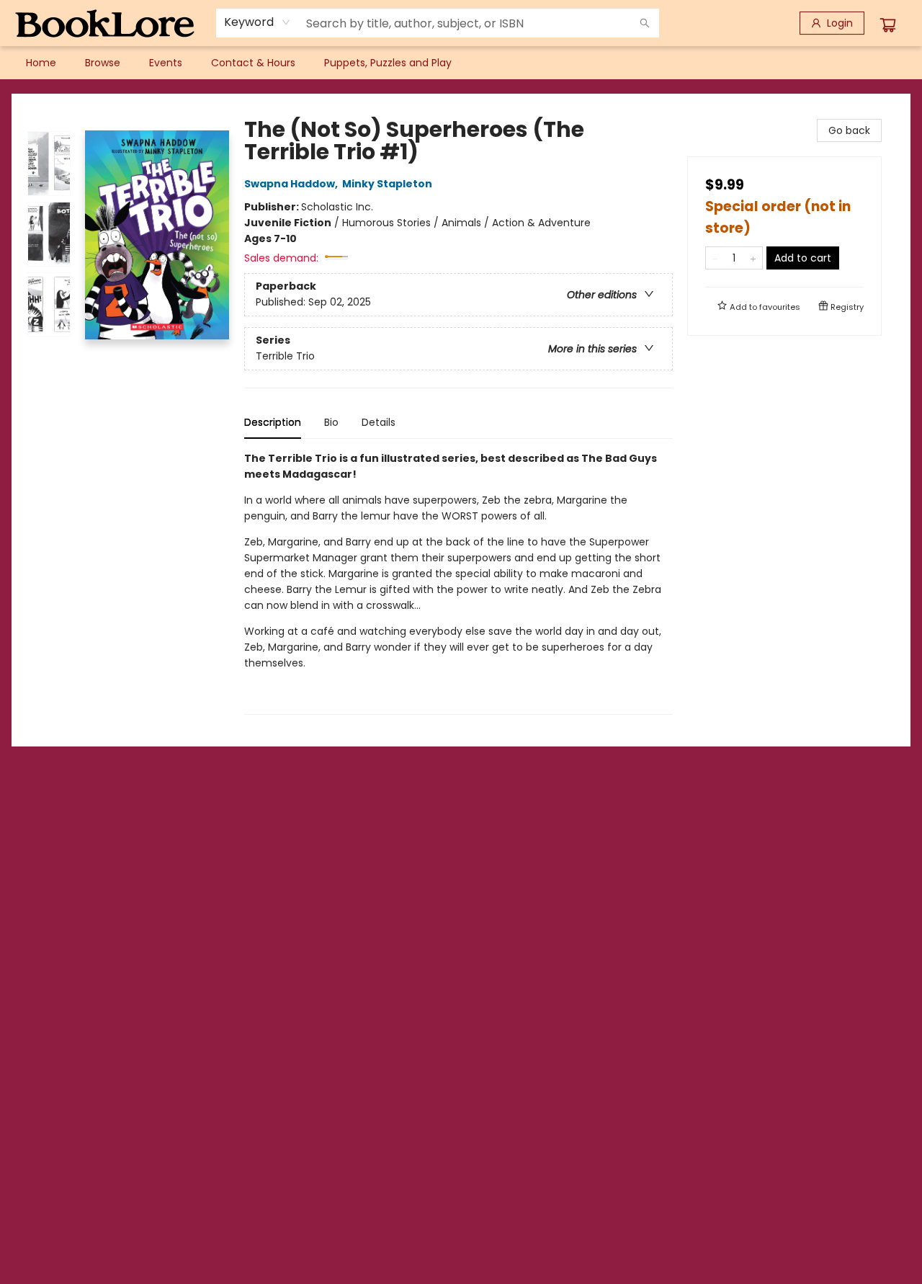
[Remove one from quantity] (715, 258)
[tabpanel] (458, 582)
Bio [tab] (331, 422)
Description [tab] (272, 422)
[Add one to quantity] (753, 258)
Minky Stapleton (387, 184)
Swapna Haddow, (292, 184)
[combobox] (257, 22)
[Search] (644, 23)
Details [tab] (378, 422)
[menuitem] (41, 62)
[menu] (461, 62)
